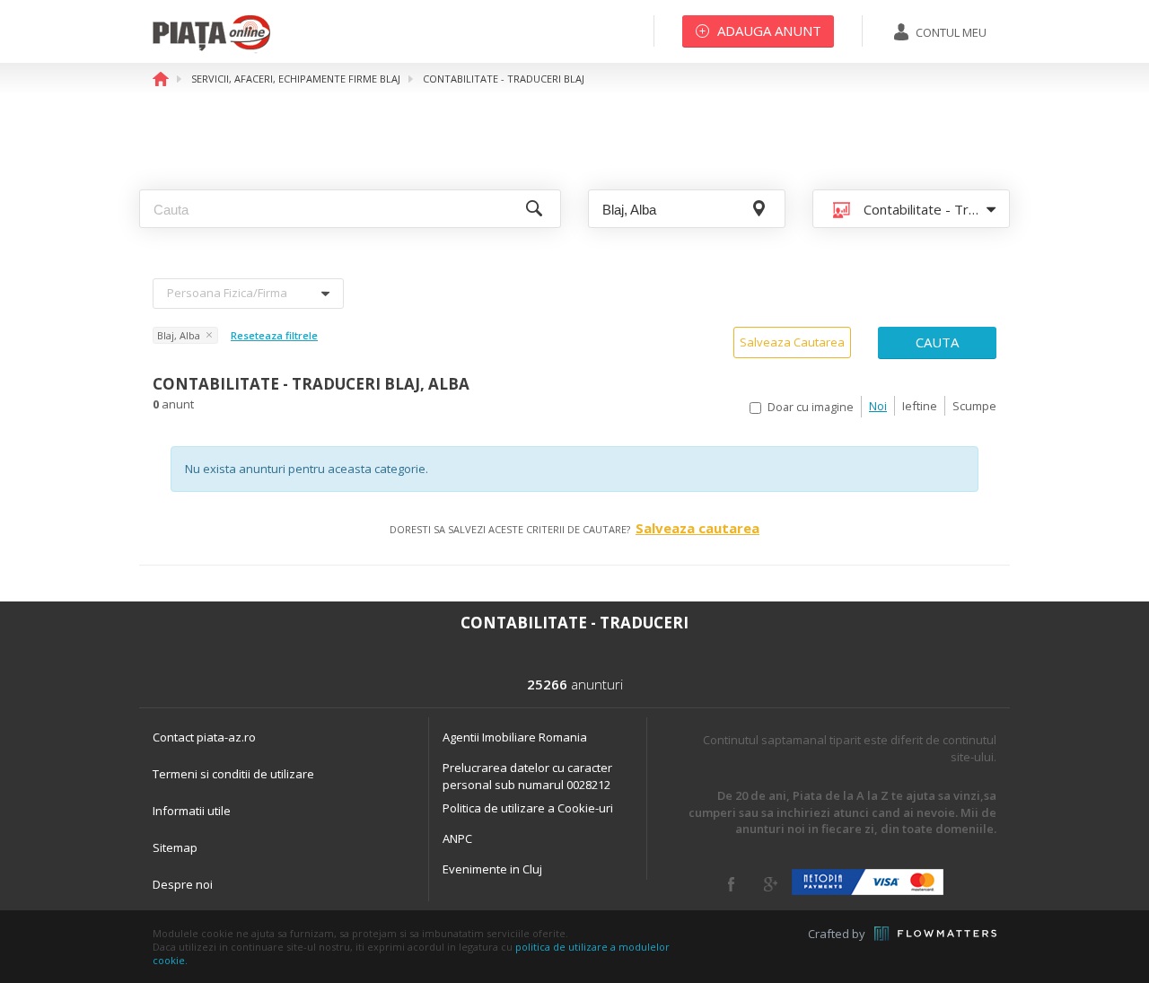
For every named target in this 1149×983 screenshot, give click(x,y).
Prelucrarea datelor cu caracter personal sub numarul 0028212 (527, 776)
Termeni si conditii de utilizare (233, 774)
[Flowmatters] (935, 933)
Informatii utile (192, 811)
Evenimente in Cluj (492, 869)
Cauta (937, 342)
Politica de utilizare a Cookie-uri (528, 808)
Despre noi (183, 884)
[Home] (211, 49)
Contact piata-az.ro (204, 737)
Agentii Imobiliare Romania (515, 737)
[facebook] (731, 884)
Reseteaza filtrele (274, 335)
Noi (878, 406)
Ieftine (919, 406)
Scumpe (974, 406)
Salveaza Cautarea (792, 342)
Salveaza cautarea (697, 528)
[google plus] (770, 884)
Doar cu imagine (810, 407)
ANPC (457, 838)
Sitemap (175, 847)
